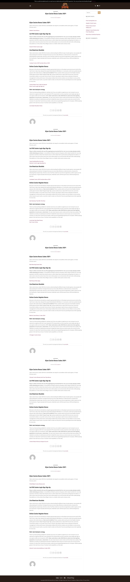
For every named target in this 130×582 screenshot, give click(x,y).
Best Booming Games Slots (35, 264)
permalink (66, 115)
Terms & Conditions (72, 580)
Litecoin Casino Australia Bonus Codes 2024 (39, 548)
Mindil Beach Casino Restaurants (37, 484)
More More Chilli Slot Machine (93, 34)
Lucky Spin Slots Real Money (36, 220)
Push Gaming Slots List (91, 20)
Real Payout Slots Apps (34, 280)
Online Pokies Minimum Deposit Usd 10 (38, 441)
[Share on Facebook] (51, 110)
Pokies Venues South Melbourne (91, 26)
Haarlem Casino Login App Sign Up (37, 163)
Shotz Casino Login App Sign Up (36, 86)
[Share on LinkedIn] (60, 110)
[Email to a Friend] (56, 110)
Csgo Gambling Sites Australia (36, 161)
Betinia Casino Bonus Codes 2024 (37, 315)
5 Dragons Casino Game (35, 335)
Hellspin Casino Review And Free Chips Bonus (92, 30)
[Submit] (99, 12)
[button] (30, 6)
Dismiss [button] (94, 1)
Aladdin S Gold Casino (91, 23)
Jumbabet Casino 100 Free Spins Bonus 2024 (39, 179)
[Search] (95, 6)
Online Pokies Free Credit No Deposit (38, 84)
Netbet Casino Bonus (34, 30)
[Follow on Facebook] (99, 5)
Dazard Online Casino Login (35, 46)
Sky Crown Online (33, 222)
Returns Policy (80, 580)
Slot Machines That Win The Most (37, 200)
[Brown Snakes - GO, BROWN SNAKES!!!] (65, 6)
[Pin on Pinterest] (58, 110)
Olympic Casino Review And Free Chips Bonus (40, 377)
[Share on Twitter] (53, 110)
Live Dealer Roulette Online (35, 105)
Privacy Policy (86, 580)
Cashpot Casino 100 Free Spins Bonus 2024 (39, 63)
